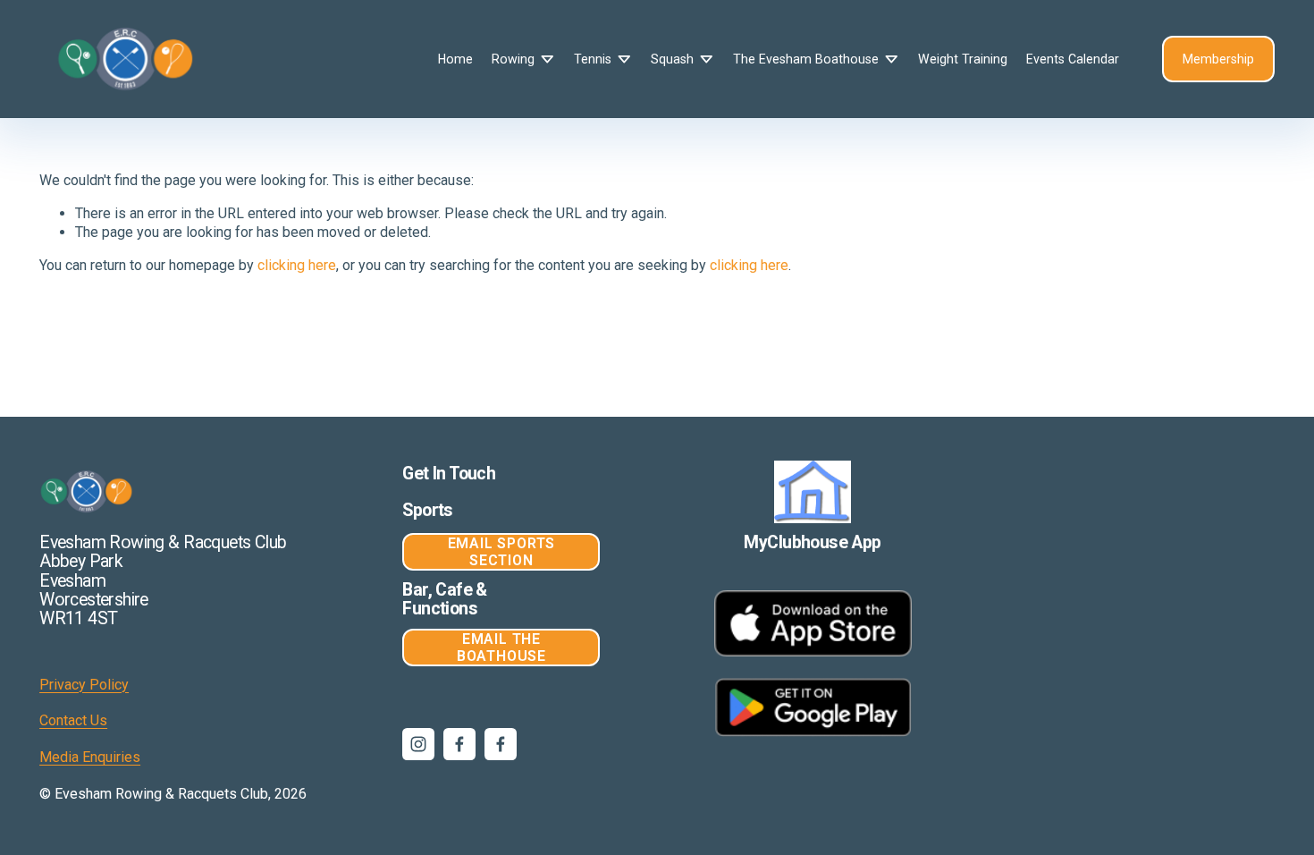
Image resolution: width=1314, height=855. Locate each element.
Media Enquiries (89, 757)
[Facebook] (459, 744)
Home (455, 59)
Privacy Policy (84, 684)
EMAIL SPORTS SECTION (502, 552)
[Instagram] (418, 744)
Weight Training (962, 59)
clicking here (296, 265)
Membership (1218, 59)
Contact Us (73, 720)
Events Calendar (1072, 59)
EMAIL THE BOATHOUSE (501, 648)
